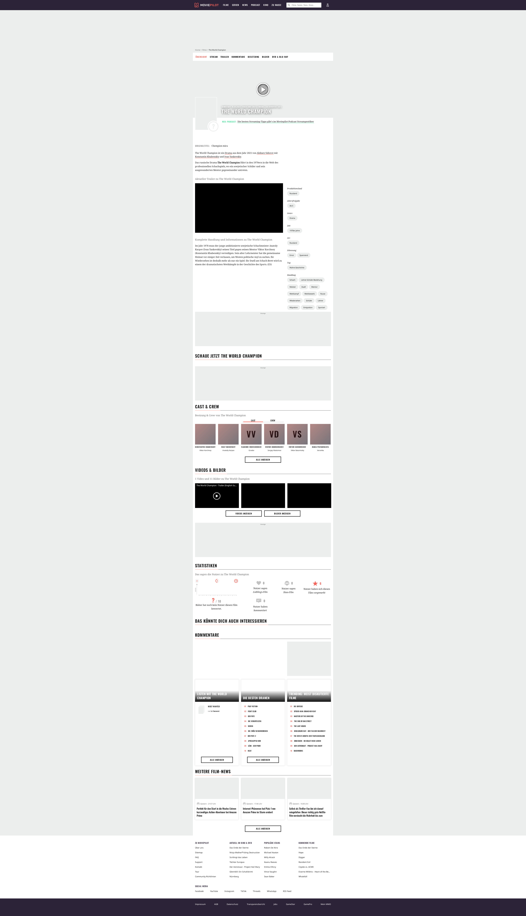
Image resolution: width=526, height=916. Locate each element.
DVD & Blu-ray (280, 56)
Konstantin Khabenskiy (207, 156)
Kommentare (238, 56)
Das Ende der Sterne (239, 847)
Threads (256, 891)
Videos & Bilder (210, 470)
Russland (293, 193)
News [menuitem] (245, 5)
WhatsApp (271, 891)
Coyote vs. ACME (306, 867)
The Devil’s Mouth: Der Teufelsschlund (309, 736)
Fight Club (252, 711)
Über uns (199, 847)
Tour (197, 871)
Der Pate (251, 716)
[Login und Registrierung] (327, 5)
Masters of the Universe (304, 716)
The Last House (300, 726)
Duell (303, 287)
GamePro (308, 904)
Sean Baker (269, 876)
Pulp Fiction (253, 706)
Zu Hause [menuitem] (276, 5)
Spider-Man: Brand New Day (305, 711)
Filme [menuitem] (226, 5)
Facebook (199, 891)
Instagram (229, 891)
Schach (292, 280)
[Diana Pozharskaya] (320, 434)
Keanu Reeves (270, 862)
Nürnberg (234, 876)
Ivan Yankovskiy (232, 156)
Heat (250, 750)
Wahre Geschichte (297, 267)
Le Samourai (215, 711)
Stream (214, 56)
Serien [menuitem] (235, 5)
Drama (292, 218)
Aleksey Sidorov (265, 152)
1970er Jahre (295, 230)
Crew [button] (272, 420)
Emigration (307, 307)
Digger (302, 857)
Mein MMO (326, 904)
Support (198, 862)
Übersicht (201, 56)
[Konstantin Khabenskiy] (205, 434)
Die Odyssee (298, 706)
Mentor (314, 287)
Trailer (225, 56)
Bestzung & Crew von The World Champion (220, 415)
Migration (294, 307)
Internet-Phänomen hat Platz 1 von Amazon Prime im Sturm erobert (259, 810)
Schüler (309, 300)
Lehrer (320, 300)
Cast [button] (253, 420)
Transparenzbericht (256, 904)
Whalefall (303, 876)
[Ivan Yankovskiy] (228, 434)
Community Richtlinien (205, 876)
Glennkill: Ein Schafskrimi (241, 871)
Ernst (292, 255)
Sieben (250, 726)
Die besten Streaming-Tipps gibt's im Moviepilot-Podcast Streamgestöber (276, 121)
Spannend (304, 255)
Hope (301, 852)
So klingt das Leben (239, 857)
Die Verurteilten (254, 721)
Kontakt (198, 867)
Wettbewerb (310, 293)
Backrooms (298, 750)
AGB (216, 904)
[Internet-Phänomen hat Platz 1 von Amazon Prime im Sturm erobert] (263, 788)
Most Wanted (214, 706)
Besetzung (253, 56)
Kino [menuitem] (265, 5)
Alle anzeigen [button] (263, 459)
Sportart (321, 307)
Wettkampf (294, 293)
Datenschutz (232, 904)
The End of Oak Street (302, 721)
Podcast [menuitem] (255, 5)
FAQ (197, 857)
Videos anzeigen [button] (243, 513)
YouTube (214, 891)
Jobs (275, 904)
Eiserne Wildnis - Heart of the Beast (315, 871)
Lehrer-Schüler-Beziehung (311, 280)
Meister (293, 287)
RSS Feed (287, 891)
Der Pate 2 (252, 736)
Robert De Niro (271, 847)
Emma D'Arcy (270, 867)
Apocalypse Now (254, 740)
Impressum (200, 904)
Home (197, 50)
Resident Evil (304, 862)
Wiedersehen (295, 300)
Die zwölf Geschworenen (258, 731)
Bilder (265, 56)
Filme (204, 50)
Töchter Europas (237, 862)
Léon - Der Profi (254, 745)
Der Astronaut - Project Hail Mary (308, 745)
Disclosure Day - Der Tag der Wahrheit (310, 731)
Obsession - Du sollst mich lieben (307, 740)
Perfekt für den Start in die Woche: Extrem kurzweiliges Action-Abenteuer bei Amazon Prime (217, 812)
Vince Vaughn (270, 871)
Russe (322, 293)
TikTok (243, 891)
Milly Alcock (269, 857)
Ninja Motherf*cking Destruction (245, 852)
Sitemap (199, 852)
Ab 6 (291, 205)
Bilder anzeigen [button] (282, 513)
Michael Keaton (271, 852)
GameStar (290, 904)
